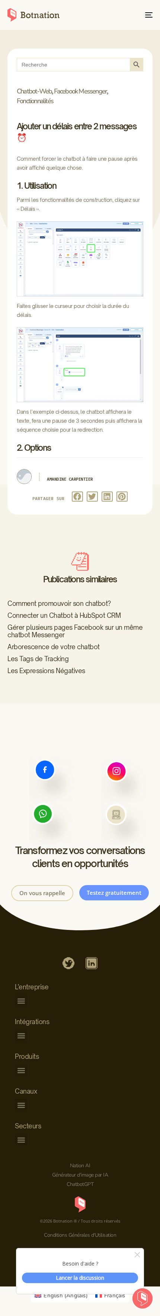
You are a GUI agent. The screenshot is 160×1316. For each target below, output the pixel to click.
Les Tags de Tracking (37, 659)
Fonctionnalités (35, 100)
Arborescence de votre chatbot (53, 647)
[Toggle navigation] (128, 15)
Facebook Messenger (80, 91)
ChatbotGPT (80, 1184)
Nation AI (80, 1165)
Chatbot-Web (34, 91)
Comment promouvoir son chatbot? (59, 603)
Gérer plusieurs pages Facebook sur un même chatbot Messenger (75, 631)
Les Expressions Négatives (46, 671)
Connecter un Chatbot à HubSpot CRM (64, 615)
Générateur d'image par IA (80, 1174)
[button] (77, 496)
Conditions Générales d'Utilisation (80, 1235)
